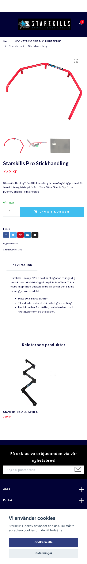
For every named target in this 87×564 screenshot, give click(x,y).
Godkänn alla (43, 542)
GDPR (6, 490)
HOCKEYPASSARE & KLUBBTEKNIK (38, 42)
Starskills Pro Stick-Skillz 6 (20, 413)
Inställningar (43, 553)
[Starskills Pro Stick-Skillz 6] (43, 385)
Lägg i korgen (54, 212)
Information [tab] (22, 266)
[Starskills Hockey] (44, 25)
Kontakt (8, 501)
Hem (6, 42)
